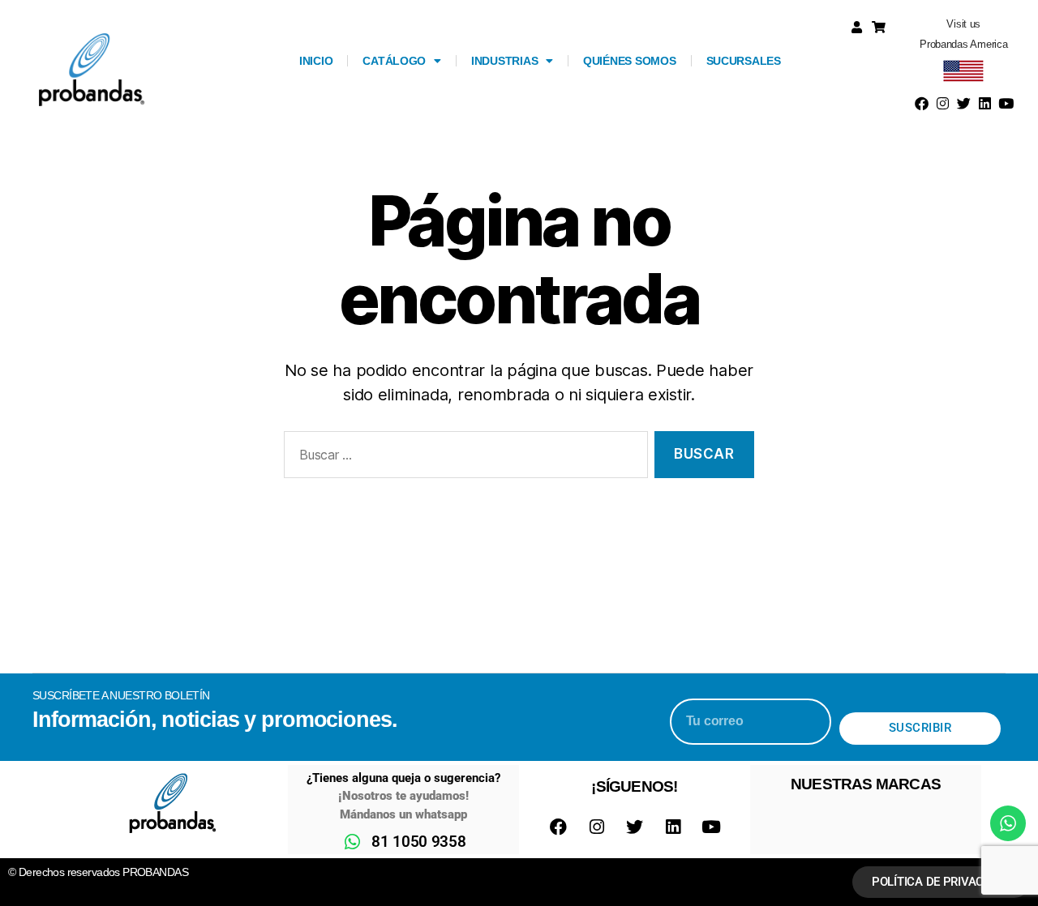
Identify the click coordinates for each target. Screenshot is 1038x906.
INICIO (315, 60)
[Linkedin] (984, 103)
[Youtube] (1005, 103)
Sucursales (743, 60)
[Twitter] (963, 103)
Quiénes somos (629, 60)
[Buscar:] (462, 458)
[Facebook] (922, 103)
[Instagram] (943, 103)
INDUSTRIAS (504, 60)
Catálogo (394, 60)
